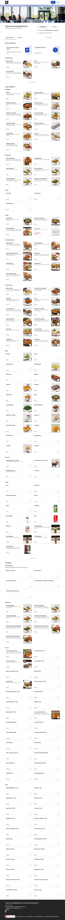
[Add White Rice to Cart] (58, 421)
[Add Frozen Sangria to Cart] (30, 542)
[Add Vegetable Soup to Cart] (30, 209)
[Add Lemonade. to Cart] (58, 491)
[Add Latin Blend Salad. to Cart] (30, 234)
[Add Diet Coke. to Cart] (30, 531)
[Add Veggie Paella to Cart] (30, 345)
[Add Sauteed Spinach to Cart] (30, 410)
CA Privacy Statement (39, 916)
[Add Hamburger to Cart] (58, 259)
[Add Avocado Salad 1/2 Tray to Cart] (58, 656)
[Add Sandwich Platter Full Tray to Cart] (58, 768)
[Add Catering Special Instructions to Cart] (30, 596)
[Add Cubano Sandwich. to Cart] (58, 248)
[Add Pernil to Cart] (58, 67)
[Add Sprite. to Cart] (30, 511)
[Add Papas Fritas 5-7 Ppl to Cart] (30, 814)
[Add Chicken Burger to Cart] (30, 269)
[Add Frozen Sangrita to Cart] (58, 542)
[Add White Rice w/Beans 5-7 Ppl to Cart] (58, 824)
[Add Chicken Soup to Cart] (58, 199)
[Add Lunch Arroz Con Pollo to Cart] (58, 314)
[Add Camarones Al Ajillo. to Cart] (30, 129)
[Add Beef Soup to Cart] (30, 199)
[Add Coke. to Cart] (58, 521)
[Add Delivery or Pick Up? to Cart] (30, 576)
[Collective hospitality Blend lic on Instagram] (5, 912)
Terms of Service (19, 916)
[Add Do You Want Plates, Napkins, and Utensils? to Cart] (58, 586)
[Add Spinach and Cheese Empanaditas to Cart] (30, 631)
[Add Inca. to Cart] (30, 491)
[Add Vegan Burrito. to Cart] (58, 269)
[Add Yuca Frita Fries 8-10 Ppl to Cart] (30, 895)
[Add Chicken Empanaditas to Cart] (30, 621)
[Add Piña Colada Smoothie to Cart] (30, 501)
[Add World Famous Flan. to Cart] (30, 476)
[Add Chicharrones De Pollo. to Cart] (30, 118)
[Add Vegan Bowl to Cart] (58, 345)
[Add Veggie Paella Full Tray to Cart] (58, 779)
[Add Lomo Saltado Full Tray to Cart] (30, 738)
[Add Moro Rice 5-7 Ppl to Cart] (58, 804)
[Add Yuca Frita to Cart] (30, 451)
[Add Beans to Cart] (58, 359)
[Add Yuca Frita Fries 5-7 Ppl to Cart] (58, 834)
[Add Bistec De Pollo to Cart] (30, 67)
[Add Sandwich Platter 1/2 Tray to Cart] (30, 707)
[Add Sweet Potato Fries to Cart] (58, 410)
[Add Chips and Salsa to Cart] (30, 370)
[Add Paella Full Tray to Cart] (30, 748)
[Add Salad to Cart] (58, 400)
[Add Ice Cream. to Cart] (58, 476)
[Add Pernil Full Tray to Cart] (58, 748)
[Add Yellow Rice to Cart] (58, 431)
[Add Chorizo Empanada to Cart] (30, 184)
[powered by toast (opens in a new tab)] (10, 916)
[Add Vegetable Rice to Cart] (58, 441)
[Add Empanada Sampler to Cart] (30, 164)
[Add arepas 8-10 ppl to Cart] (58, 895)
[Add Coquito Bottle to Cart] (30, 552)
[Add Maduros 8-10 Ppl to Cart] (30, 855)
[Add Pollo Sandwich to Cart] (30, 248)
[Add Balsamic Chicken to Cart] (30, 324)
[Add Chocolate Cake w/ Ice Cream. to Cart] (58, 466)
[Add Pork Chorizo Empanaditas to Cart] (58, 621)
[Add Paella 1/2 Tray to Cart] (58, 677)
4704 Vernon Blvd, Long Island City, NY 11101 (15, 906)
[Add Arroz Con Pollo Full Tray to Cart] (58, 717)
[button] (11, 37)
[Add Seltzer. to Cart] (58, 501)
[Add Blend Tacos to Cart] (30, 335)
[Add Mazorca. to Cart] (30, 98)
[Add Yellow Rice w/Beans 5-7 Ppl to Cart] (30, 834)
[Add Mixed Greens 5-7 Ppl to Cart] (30, 804)
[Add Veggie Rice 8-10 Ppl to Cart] (58, 875)
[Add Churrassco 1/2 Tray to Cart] (30, 666)
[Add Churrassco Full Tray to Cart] (58, 728)
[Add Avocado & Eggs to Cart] (58, 335)
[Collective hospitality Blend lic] (6, 2)
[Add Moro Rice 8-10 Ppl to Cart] (30, 865)
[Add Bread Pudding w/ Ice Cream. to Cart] (30, 466)
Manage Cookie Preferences (52, 916)
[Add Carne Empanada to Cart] (30, 174)
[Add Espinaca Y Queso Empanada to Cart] (58, 184)
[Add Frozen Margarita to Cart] (58, 531)
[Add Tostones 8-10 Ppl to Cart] (30, 875)
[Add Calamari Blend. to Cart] (30, 139)
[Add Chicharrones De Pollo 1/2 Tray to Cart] (58, 631)
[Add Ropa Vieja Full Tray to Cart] (30, 768)
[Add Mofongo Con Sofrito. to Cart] (30, 108)
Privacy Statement (29, 916)
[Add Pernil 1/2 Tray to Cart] (30, 687)
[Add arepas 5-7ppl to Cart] (30, 844)
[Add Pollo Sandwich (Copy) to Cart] (30, 279)
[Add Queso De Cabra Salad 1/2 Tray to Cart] (30, 697)
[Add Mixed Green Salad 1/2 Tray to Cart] (30, 677)
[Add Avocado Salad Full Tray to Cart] (30, 728)
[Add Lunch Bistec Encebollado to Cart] (58, 294)
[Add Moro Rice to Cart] (58, 390)
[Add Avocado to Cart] (30, 359)
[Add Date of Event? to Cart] (58, 576)
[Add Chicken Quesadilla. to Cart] (58, 118)
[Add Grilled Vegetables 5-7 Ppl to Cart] (30, 793)
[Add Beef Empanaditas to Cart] (30, 611)
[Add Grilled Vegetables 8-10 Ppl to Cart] (58, 844)
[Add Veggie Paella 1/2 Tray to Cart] (30, 717)
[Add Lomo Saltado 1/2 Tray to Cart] (58, 666)
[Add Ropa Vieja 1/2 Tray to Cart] (58, 697)
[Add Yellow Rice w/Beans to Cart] (30, 431)
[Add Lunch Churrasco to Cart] (30, 77)
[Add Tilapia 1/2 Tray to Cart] (58, 707)
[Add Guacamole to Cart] (30, 380)
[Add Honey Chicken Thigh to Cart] (58, 324)
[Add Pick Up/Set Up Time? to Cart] (30, 586)
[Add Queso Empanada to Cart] (58, 174)
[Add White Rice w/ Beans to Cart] (30, 421)
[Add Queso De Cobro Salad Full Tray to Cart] (58, 758)
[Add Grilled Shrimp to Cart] (30, 441)
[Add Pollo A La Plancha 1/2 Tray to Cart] (58, 687)
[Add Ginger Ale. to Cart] (58, 511)
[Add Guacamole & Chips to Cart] (58, 98)
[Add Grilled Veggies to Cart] (58, 370)
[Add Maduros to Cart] (58, 380)
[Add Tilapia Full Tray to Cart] (30, 779)
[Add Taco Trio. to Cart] (58, 139)
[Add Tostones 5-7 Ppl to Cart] (58, 814)
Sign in (58, 2)
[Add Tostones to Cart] (30, 390)
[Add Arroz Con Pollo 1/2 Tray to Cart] (30, 656)
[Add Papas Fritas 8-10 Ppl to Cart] (58, 865)
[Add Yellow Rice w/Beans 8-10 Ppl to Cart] (58, 885)
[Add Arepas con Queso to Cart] (58, 108)
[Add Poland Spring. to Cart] (30, 521)
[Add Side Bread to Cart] (58, 451)
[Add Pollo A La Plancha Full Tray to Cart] (30, 758)
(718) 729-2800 (8, 905)
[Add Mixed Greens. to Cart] (30, 224)
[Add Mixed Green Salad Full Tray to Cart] (58, 738)
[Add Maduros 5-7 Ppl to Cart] (58, 793)
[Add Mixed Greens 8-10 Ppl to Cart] (58, 855)
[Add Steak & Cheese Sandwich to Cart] (30, 259)
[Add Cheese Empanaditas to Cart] (58, 611)
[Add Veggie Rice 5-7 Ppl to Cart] (30, 824)
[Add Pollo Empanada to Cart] (58, 164)
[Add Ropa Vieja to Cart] (30, 304)
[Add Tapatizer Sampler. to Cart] (30, 149)
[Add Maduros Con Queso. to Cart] (58, 129)
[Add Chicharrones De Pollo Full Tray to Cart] (30, 642)
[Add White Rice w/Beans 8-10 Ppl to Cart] (30, 885)
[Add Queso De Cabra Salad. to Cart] (58, 224)
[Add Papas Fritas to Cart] (30, 400)
